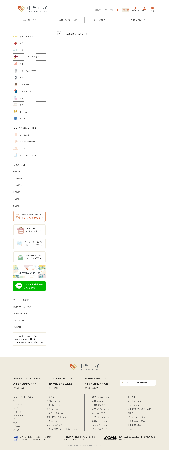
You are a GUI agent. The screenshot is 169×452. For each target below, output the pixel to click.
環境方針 (131, 413)
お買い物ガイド (102, 20)
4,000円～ (17, 198)
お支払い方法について (56, 413)
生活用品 (23, 111)
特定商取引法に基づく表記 (139, 409)
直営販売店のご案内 (136, 421)
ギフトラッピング (21, 299)
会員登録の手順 (99, 405)
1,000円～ (17, 178)
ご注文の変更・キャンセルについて (62, 429)
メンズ (22, 118)
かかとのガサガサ (27, 141)
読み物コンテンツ (54, 401)
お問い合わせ (138, 20)
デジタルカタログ (100, 429)
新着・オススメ (26, 36)
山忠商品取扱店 (134, 425)
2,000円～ (17, 185)
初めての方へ (52, 409)
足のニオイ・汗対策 (28, 155)
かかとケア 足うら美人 (29, 57)
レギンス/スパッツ (28, 70)
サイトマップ (133, 405)
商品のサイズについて (23, 306)
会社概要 (17, 327)
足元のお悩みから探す (66, 20)
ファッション (25, 91)
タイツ (22, 77)
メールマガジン (134, 401)
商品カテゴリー (31, 20)
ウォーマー (24, 84)
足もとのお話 (19, 320)
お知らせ (50, 397)
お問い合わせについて (101, 409)
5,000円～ (17, 205)
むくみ (22, 148)
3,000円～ (17, 192)
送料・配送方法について (57, 417)
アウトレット (25, 43)
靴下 (21, 64)
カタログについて (100, 425)
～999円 (17, 171)
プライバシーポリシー (137, 417)
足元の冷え (24, 134)
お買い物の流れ (99, 401)
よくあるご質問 (99, 413)
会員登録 (126, 10)
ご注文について (53, 421)
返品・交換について (100, 397)
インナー (23, 98)
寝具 (21, 105)
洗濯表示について (21, 313)
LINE (130, 429)
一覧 (21, 50)
